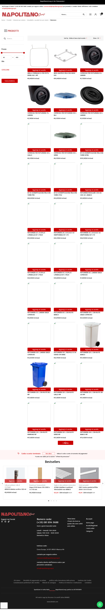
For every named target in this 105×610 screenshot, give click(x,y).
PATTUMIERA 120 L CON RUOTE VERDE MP (64, 433)
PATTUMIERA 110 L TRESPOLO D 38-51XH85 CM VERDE (65, 353)
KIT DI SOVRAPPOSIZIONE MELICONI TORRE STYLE (65, 194)
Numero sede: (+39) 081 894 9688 (47, 521)
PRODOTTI (13, 30)
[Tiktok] (9, 521)
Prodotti (9, 20)
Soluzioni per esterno (19, 20)
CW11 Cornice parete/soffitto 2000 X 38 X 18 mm (88, 488)
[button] (100, 604)
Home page (90, 523)
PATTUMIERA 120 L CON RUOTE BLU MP (38, 393)
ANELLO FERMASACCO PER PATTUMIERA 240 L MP (38, 74)
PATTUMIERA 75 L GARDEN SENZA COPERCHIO (38, 314)
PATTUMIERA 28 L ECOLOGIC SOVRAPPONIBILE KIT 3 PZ (64, 234)
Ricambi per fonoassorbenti (37, 485)
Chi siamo (17, 580)
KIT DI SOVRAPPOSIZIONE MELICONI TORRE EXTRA (91, 154)
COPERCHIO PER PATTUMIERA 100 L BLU (65, 114)
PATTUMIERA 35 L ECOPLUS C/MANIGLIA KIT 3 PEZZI (36, 274)
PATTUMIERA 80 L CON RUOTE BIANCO (63, 314)
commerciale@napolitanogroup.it (53, 6)
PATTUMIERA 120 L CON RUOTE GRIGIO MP (91, 393)
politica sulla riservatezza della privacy (62, 580)
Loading (65, 443)
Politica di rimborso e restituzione (70, 583)
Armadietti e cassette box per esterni (37, 20)
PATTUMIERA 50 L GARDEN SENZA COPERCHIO (91, 274)
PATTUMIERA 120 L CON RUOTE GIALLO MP (64, 393)
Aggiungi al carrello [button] (39, 70)
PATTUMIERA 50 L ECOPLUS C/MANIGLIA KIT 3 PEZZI (62, 274)
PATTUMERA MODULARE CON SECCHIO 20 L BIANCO (91, 194)
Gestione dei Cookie (84, 580)
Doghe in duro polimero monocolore (65, 485)
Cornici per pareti (83, 485)
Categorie (89, 531)
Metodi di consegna (49, 583)
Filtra (3, 61)
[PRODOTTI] (5, 30)
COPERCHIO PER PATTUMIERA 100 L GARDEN (91, 114)
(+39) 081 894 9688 (20, 6)
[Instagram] (5, 521)
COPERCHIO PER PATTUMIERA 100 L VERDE (65, 154)
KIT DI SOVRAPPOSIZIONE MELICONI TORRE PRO (39, 194)
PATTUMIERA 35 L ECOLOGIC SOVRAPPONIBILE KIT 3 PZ (90, 234)
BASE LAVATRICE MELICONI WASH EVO (64, 74)
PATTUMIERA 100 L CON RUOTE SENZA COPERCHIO (90, 314)
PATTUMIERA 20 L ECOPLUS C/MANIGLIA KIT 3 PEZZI (36, 234)
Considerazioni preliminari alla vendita (26, 583)
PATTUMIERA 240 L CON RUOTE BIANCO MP (90, 433)
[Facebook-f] (2, 521)
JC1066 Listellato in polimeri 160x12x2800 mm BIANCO (63, 488)
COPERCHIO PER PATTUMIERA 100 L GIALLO (38, 154)
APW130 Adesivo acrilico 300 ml (15, 489)
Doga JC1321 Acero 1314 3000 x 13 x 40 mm (39, 488)
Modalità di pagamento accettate (34, 580)
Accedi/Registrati (92, 526)
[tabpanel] (15, 480)
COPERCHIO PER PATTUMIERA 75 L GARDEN (38, 114)
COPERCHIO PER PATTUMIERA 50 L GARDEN (91, 74)
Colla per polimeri (10, 485)
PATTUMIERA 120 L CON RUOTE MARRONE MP (37, 433)
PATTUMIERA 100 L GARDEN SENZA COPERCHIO (38, 353)
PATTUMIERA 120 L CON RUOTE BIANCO (90, 353)
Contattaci (88, 583)
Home (3, 20)
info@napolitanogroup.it (9, 8)
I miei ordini (90, 528)
